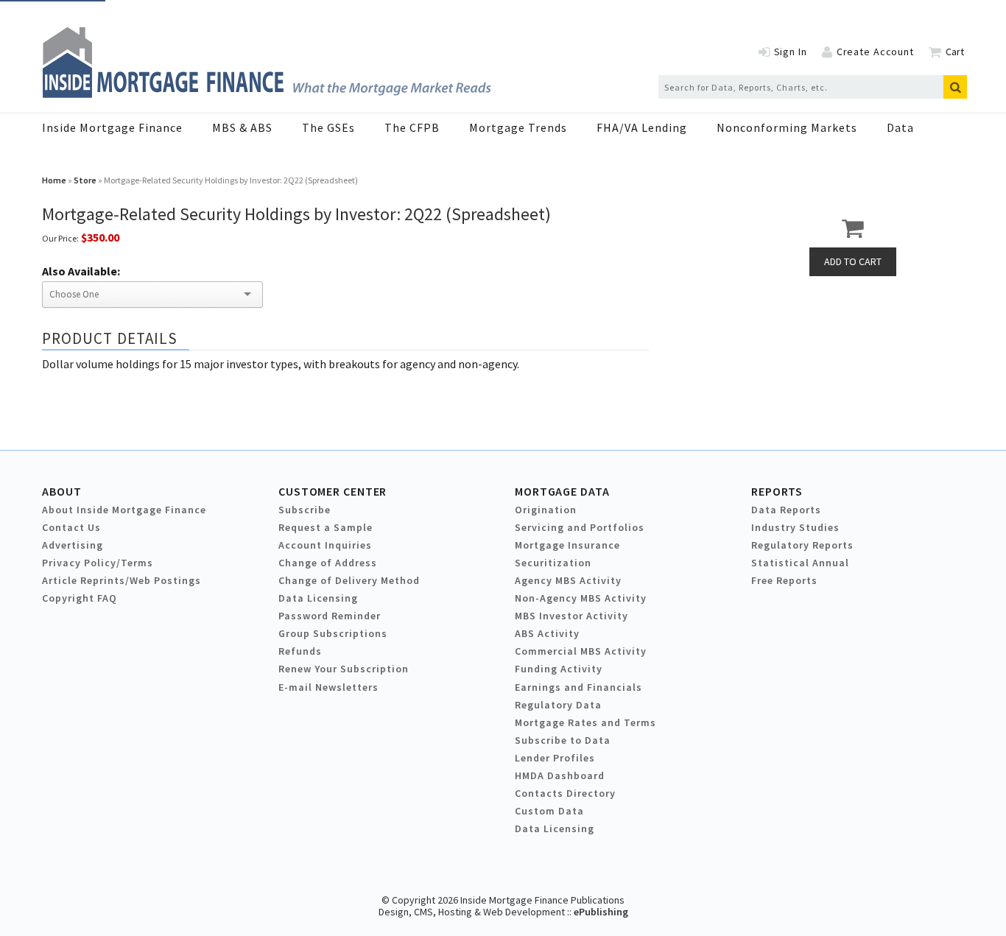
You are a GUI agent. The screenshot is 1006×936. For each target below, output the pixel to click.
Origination (546, 509)
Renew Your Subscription (343, 668)
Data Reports (786, 509)
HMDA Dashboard (560, 775)
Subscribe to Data (563, 740)
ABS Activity (547, 633)
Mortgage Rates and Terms (585, 722)
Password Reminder (329, 615)
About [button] (61, 491)
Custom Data (549, 810)
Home (54, 180)
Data (900, 127)
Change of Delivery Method (349, 580)
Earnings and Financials (578, 687)
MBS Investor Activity (571, 615)
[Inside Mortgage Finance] (266, 93)
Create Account (875, 51)
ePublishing (601, 911)
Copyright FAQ (79, 598)
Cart (955, 51)
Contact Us (71, 527)
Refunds (300, 651)
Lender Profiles (555, 757)
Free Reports (784, 580)
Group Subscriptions (332, 633)
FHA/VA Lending (642, 127)
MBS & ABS (242, 127)
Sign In (790, 51)
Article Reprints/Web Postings (121, 580)
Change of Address (327, 562)
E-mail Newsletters (328, 687)
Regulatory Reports (802, 545)
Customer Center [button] (332, 491)
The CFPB (412, 127)
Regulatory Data (558, 704)
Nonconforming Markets (787, 127)
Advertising (72, 545)
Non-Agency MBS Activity (581, 598)
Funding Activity (558, 668)
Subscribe (304, 509)
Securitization (553, 562)
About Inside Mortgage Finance (124, 509)
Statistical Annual (800, 562)
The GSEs (328, 127)
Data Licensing (318, 598)
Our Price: (60, 238)
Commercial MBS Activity (581, 651)
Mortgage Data (562, 491)
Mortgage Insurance (567, 545)
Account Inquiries (325, 545)
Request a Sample (325, 527)
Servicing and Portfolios (579, 527)
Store (85, 180)
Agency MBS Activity (568, 580)
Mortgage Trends (518, 127)
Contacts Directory (565, 793)
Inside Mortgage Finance (112, 127)
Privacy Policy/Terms (97, 562)
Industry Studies (795, 527)
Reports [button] (777, 491)
